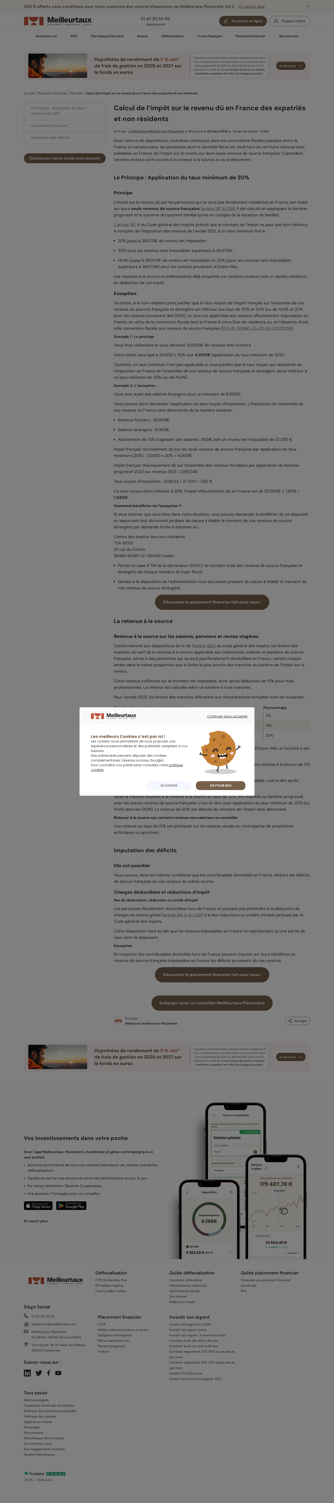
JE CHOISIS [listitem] (168, 785)
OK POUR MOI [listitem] (221, 785)
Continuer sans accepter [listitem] (225, 720)
